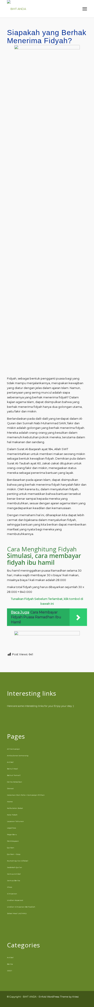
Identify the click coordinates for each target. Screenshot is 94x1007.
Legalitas (11, 828)
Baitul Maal (12, 769)
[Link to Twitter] (83, 1001)
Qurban (10, 848)
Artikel (10, 762)
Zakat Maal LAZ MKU (17, 913)
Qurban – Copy (13, 854)
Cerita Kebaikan (14, 782)
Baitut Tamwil (14, 775)
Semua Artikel (14, 874)
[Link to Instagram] (70, 1001)
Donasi (10, 788)
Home (10, 801)
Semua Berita (13, 880)
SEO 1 (9, 971)
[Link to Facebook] (64, 1001)
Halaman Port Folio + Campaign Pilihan (26, 795)
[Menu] (84, 9)
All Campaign (13, 749)
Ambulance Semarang (17, 755)
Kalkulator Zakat (15, 808)
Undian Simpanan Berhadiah (21, 907)
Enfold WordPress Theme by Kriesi (59, 996)
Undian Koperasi (15, 900)
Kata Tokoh (12, 815)
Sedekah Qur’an (14, 867)
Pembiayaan (13, 841)
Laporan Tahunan (15, 821)
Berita (10, 964)
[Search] (75, 9)
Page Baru (12, 834)
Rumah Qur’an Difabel (17, 861)
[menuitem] (75, 9)
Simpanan (12, 894)
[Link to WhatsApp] (77, 1001)
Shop (9, 887)
